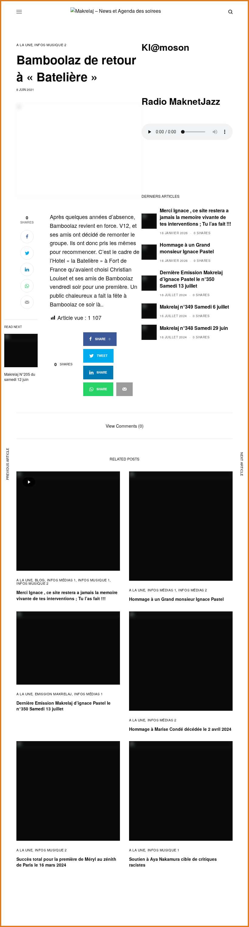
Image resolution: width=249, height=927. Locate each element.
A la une (24, 44)
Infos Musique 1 (94, 579)
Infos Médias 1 (61, 579)
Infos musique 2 (50, 44)
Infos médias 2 (192, 589)
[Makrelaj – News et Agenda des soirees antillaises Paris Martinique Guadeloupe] (124, 11)
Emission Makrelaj (53, 693)
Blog (40, 579)
